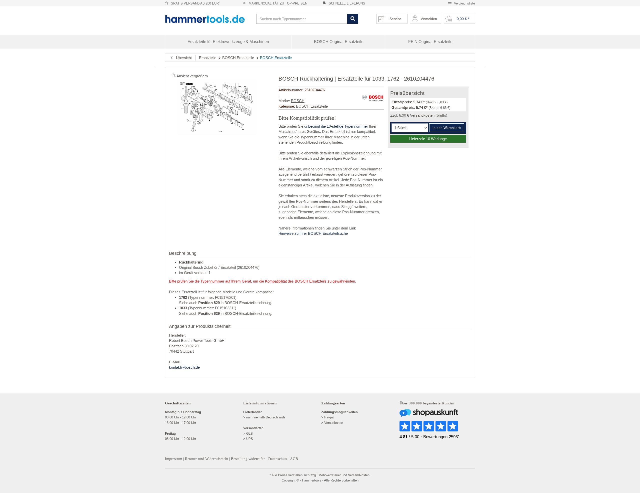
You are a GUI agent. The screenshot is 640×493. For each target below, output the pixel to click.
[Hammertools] (208, 19)
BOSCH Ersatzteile (238, 58)
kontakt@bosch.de (184, 367)
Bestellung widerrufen (248, 459)
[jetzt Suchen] (352, 19)
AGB (294, 459)
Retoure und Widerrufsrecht (206, 459)
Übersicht (182, 58)
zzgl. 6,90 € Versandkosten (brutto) (418, 115)
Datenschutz (278, 459)
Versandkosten (359, 475)
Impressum (173, 459)
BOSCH (297, 101)
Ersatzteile (207, 58)
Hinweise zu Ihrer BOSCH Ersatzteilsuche (313, 233)
